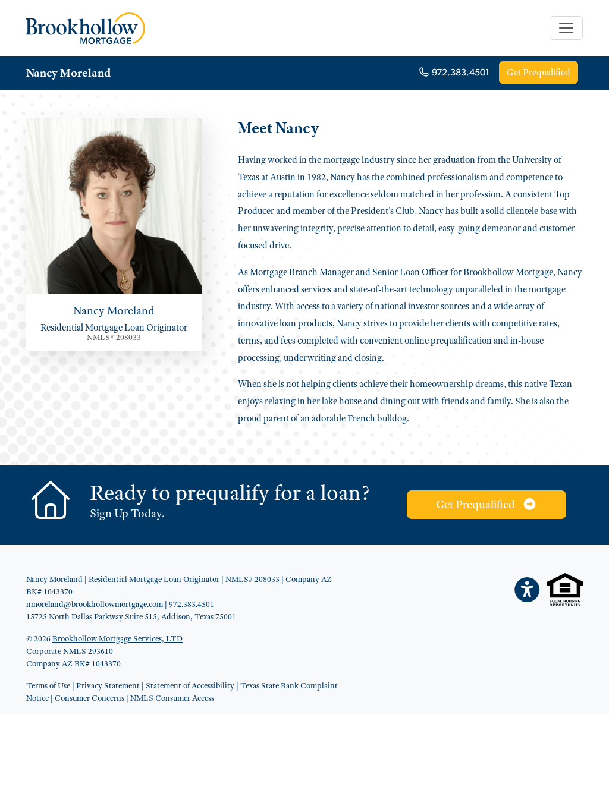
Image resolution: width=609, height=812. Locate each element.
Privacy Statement (108, 685)
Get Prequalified (538, 72)
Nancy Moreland (68, 72)
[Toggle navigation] (566, 28)
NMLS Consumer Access (172, 698)
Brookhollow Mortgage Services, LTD (117, 638)
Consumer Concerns (89, 698)
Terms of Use (48, 685)
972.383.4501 (459, 73)
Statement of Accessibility (190, 685)
